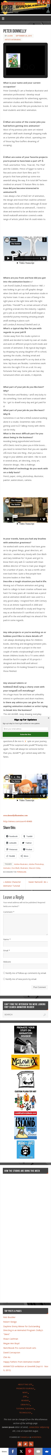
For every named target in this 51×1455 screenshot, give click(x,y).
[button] (25, 719)
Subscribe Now (25, 734)
